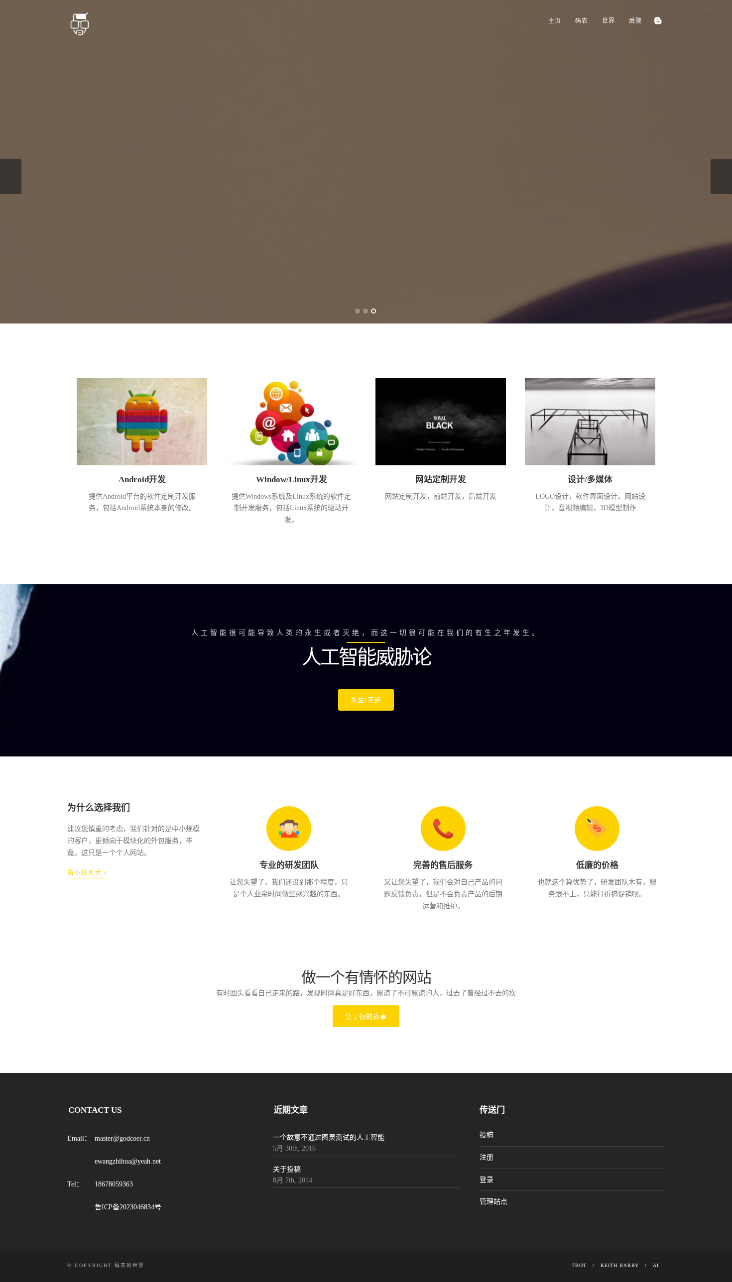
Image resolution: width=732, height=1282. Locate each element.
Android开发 (142, 479)
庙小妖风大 (87, 872)
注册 (486, 1157)
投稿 (486, 1135)
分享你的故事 (366, 1016)
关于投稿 (287, 1169)
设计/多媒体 (590, 479)
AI (656, 1265)
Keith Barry (620, 1265)
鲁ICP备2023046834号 (128, 1207)
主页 (554, 20)
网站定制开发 (440, 479)
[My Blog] (657, 20)
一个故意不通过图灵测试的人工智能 (328, 1137)
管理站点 (493, 1201)
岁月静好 (96, 225)
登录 (486, 1179)
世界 (608, 20)
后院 (635, 20)
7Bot (579, 1265)
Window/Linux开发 (291, 479)
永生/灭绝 (366, 699)
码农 (581, 20)
